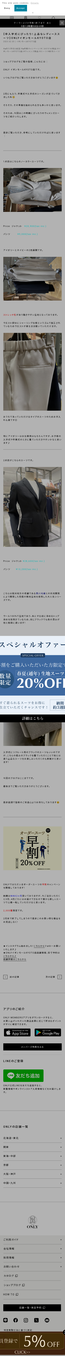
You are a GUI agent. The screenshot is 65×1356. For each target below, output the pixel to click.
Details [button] (35, 3)
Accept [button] (20, 8)
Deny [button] (7, 8)
